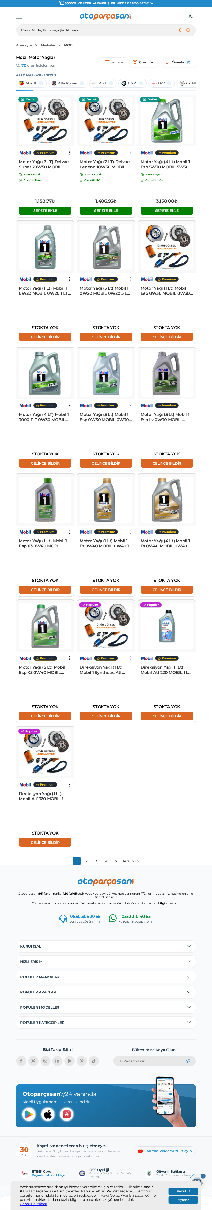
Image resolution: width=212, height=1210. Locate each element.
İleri (125, 861)
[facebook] (21, 1061)
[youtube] (69, 1061)
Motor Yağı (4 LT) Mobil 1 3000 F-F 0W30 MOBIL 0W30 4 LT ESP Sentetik (44, 417)
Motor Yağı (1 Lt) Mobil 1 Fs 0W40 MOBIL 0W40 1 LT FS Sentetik (104, 543)
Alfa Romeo (68, 83)
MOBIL (69, 45)
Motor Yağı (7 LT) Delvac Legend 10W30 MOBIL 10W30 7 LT (104, 164)
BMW (133, 83)
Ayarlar (183, 1200)
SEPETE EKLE (45, 210)
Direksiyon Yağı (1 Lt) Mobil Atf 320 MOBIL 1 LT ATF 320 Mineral (44, 796)
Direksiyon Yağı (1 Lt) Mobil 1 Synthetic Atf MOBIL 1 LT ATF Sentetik (104, 670)
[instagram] (45, 1061)
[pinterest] (82, 1061)
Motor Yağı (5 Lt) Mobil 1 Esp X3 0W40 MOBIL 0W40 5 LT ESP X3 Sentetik (43, 670)
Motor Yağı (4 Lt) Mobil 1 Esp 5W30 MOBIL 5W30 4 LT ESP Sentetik (167, 164)
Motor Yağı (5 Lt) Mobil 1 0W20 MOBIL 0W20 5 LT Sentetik (104, 291)
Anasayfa (24, 45)
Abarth (31, 83)
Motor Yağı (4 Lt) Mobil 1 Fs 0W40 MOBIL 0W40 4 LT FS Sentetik (166, 543)
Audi (103, 83)
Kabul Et (183, 1191)
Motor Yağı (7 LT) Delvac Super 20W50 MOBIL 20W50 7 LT (44, 164)
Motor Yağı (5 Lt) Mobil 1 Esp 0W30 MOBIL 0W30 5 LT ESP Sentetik (106, 417)
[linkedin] (57, 1061)
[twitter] (33, 1061)
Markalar (48, 45)
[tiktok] (94, 1061)
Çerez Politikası (33, 1204)
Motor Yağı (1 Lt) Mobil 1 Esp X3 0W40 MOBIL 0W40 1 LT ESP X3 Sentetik (43, 543)
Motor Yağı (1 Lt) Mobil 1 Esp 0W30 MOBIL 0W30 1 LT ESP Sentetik (166, 291)
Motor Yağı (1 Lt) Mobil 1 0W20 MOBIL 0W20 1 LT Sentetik (43, 291)
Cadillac (193, 83)
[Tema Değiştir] (191, 16)
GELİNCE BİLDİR (45, 337)
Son (135, 861)
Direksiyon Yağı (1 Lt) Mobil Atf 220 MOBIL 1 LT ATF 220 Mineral (166, 670)
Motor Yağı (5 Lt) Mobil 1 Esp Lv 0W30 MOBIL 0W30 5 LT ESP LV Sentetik (165, 417)
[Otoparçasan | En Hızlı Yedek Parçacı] (105, 16)
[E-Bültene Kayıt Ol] (188, 1061)
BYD (161, 83)
